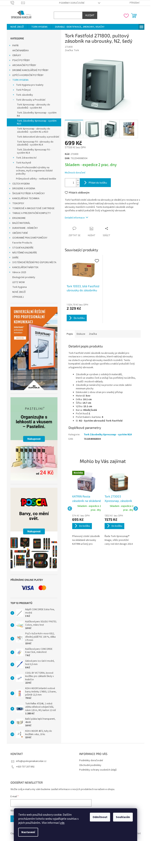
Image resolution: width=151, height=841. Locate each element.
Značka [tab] (91, 334)
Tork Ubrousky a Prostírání (29, 100)
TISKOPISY (17, 203)
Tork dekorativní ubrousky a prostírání (36, 137)
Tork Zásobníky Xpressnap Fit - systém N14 (32, 151)
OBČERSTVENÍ (18, 233)
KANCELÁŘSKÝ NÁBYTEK (24, 267)
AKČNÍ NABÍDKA (19, 50)
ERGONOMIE (17, 218)
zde (61, 823)
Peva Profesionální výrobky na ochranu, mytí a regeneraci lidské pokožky (33, 171)
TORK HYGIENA (19, 80)
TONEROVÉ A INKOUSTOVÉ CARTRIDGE (32, 208)
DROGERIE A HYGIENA (22, 188)
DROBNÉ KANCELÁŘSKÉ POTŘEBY (29, 70)
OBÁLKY (15, 55)
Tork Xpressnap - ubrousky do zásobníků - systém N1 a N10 (32, 130)
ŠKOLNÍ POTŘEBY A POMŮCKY (27, 193)
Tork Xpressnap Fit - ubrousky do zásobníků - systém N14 (33, 143)
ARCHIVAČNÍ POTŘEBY (23, 65)
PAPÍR (14, 45)
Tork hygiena (18, 287)
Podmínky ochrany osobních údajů (96, 770)
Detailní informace (73, 218)
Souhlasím (122, 817)
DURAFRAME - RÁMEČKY (23, 228)
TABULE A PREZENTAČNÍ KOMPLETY (30, 213)
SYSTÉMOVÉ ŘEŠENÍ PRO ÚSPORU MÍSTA (33, 262)
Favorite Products (21, 243)
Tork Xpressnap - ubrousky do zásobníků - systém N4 (32, 106)
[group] (85, 508)
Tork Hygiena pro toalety (28, 85)
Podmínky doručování (70, 3)
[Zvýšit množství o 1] (76, 180)
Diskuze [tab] (79, 334)
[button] (85, 530)
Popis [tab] (68, 334)
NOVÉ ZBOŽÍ (17, 292)
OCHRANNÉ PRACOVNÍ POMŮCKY (28, 238)
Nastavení (27, 832)
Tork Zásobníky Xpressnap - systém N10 (35, 122)
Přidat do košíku (96, 182)
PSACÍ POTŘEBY (19, 60)
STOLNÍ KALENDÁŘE (21, 248)
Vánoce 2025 (18, 272)
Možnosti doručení (73, 173)
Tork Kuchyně (22, 163)
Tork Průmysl (22, 90)
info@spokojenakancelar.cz (30, 761)
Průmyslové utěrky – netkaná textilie (35, 179)
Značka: (70, 50)
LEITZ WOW (17, 282)
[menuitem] (15, 27)
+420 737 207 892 (24, 767)
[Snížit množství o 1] (76, 185)
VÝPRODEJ (16, 297)
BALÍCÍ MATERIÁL (20, 223)
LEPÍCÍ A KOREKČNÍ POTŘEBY (26, 75)
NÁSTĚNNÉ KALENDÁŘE (23, 253)
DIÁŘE (14, 257)
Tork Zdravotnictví (25, 158)
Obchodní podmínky (89, 765)
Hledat (88, 15)
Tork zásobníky (23, 95)
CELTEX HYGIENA (19, 184)
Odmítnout (98, 817)
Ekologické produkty (22, 277)
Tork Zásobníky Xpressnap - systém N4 (35, 114)
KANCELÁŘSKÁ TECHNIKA (24, 198)
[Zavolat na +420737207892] (14, 2)
